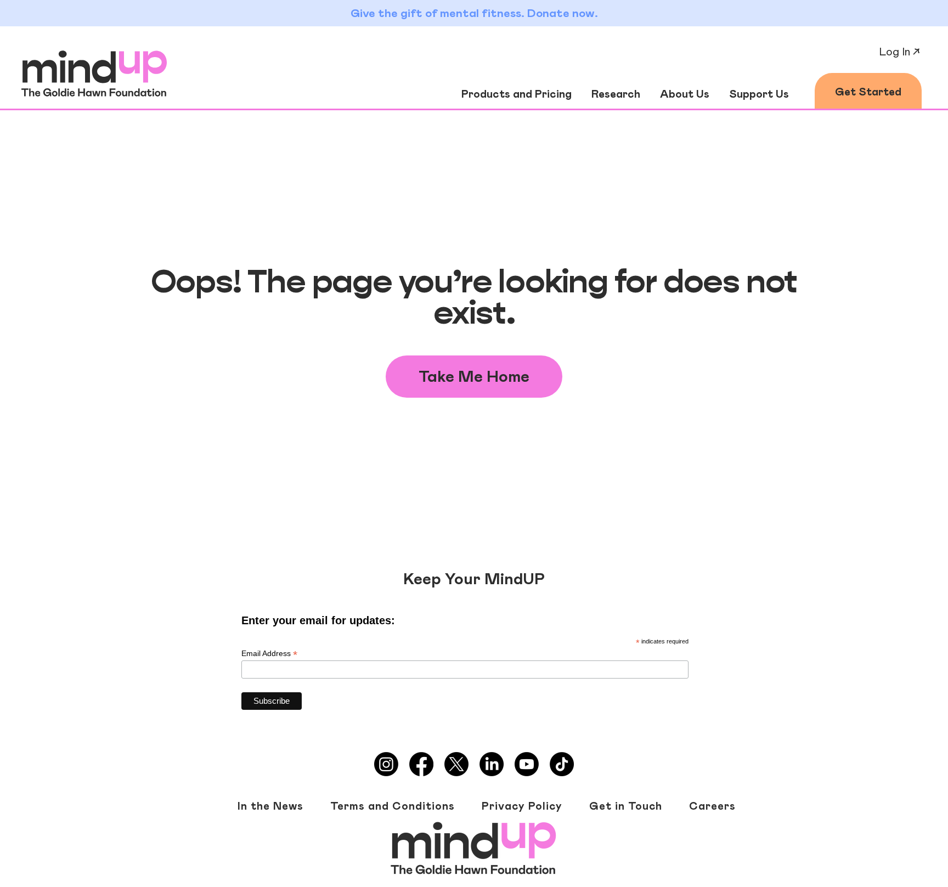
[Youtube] (527, 764)
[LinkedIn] (491, 764)
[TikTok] (562, 764)
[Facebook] (421, 764)
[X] (456, 764)
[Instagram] (386, 764)
